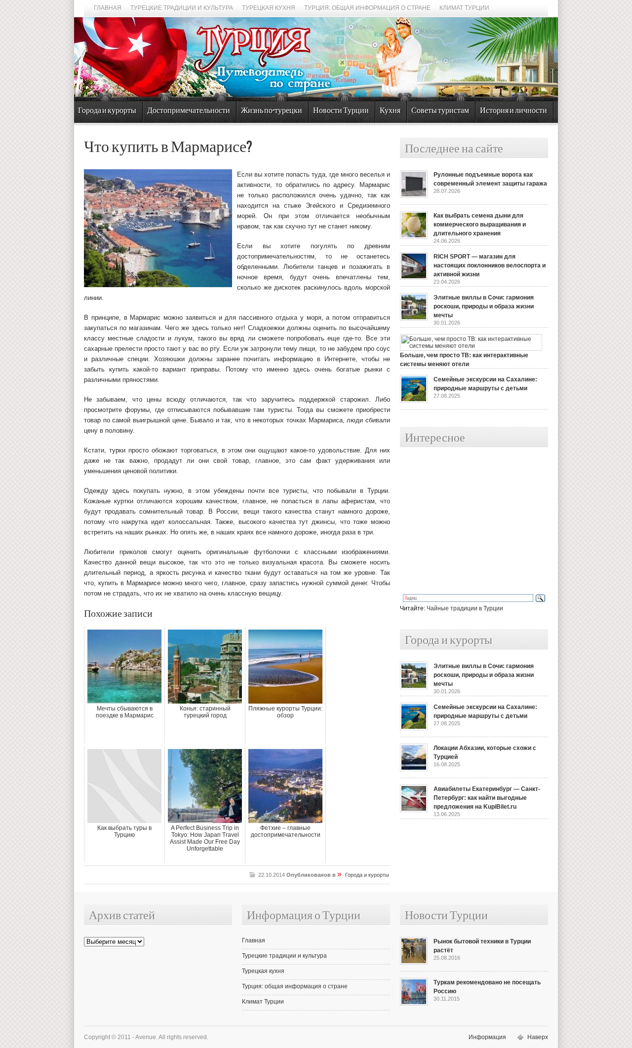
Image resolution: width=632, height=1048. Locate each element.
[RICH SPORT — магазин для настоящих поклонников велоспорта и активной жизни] (414, 277)
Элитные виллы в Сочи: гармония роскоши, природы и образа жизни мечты (484, 306)
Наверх (537, 1037)
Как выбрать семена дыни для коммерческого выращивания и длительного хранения (480, 224)
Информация (487, 1037)
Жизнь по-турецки (271, 110)
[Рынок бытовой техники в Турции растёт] (414, 962)
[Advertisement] (463, 521)
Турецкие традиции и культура (181, 7)
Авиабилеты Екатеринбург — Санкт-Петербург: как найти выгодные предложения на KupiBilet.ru (487, 798)
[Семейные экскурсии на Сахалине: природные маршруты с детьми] (414, 400)
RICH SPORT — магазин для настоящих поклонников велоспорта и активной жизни (490, 265)
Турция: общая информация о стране (367, 7)
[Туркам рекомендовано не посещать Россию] (414, 1003)
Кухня (390, 110)
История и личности (513, 110)
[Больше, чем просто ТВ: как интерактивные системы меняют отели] (471, 345)
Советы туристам (440, 110)
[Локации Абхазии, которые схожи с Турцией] (414, 769)
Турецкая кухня (268, 7)
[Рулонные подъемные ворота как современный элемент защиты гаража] (414, 195)
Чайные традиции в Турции (465, 608)
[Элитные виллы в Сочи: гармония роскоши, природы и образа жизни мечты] (414, 318)
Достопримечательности (188, 110)
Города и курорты (107, 110)
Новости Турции (341, 110)
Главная (107, 7)
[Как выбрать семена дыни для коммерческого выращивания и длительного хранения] (414, 236)
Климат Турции (464, 7)
